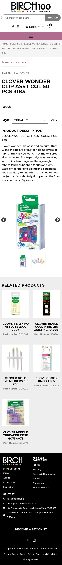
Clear (54, 120)
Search (52, 17)
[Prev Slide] (4, 220)
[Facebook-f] (12, 26)
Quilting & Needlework (24, 44)
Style (6, 120)
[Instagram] (18, 26)
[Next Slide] (57, 220)
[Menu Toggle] (31, 36)
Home (5, 44)
